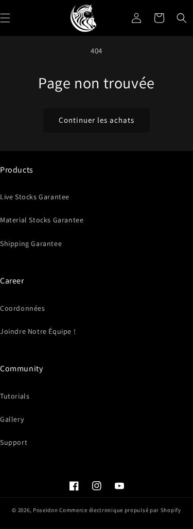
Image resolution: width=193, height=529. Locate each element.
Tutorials (14, 396)
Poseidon (45, 510)
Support (13, 442)
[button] (181, 18)
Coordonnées (22, 308)
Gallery (12, 419)
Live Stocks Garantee (34, 196)
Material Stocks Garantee (41, 219)
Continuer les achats (96, 120)
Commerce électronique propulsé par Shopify (120, 510)
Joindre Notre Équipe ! (38, 331)
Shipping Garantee (31, 243)
